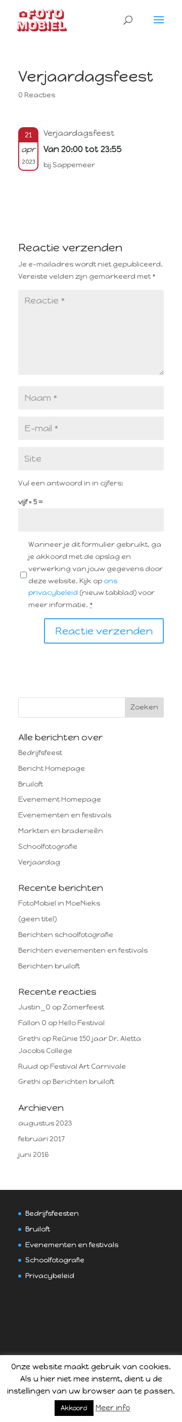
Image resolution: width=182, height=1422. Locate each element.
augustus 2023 (45, 1123)
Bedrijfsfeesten (52, 1213)
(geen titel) (37, 919)
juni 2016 (33, 1154)
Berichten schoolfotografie (65, 934)
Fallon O (32, 1023)
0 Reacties (36, 95)
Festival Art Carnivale (88, 1066)
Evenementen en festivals (64, 815)
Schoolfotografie (47, 846)
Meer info (113, 1407)
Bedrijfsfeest (40, 753)
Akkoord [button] (74, 1408)
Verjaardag (39, 862)
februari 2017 (41, 1139)
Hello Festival (82, 1023)
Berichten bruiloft (49, 966)
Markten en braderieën (60, 831)
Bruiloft (30, 784)
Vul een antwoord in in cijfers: (70, 483)
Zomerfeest (83, 1007)
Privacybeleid (49, 1275)
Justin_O (34, 1007)
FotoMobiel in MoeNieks (59, 903)
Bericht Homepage (51, 768)
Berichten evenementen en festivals (83, 950)
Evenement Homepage (59, 799)
